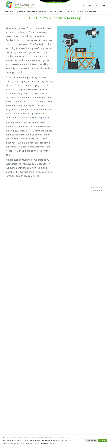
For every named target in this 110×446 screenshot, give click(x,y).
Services (42, 11)
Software (19, 11)
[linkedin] (97, 5)
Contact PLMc (69, 11)
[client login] (83, 5)
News (52, 11)
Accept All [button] (103, 440)
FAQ (60, 11)
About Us (8, 11)
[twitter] (90, 5)
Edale (42, 113)
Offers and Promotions (87, 11)
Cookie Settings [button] (91, 440)
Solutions (31, 11)
